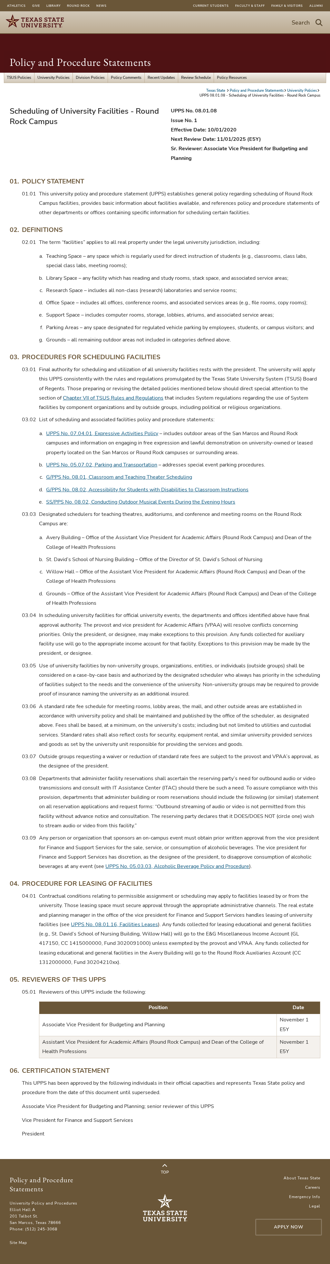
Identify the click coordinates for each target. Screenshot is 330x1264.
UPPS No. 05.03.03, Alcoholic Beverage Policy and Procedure (177, 866)
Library (53, 6)
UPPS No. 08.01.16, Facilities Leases (114, 924)
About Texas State (302, 1178)
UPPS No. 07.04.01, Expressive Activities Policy (102, 433)
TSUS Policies (19, 77)
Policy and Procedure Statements (80, 62)
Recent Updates (161, 77)
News (101, 6)
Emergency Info (304, 1196)
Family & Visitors (287, 6)
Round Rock (78, 6)
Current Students (211, 6)
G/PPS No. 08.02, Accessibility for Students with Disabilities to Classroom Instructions (147, 489)
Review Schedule (196, 77)
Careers (312, 1187)
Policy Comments (126, 77)
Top (165, 1172)
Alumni (316, 6)
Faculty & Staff (250, 6)
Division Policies (90, 77)
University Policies (53, 77)
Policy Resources (232, 77)
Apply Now (289, 1227)
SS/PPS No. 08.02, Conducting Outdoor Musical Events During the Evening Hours (140, 502)
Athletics (16, 6)
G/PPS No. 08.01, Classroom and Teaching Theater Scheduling (119, 477)
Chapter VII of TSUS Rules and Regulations (113, 398)
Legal (314, 1206)
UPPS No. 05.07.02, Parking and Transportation (101, 464)
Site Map (18, 1242)
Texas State (216, 90)
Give (36, 6)
